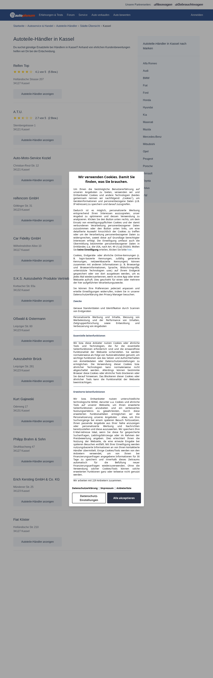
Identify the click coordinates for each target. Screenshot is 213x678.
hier (129, 249)
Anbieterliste (123, 488)
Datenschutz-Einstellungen (89, 498)
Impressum (107, 488)
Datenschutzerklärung (85, 488)
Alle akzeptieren (124, 498)
